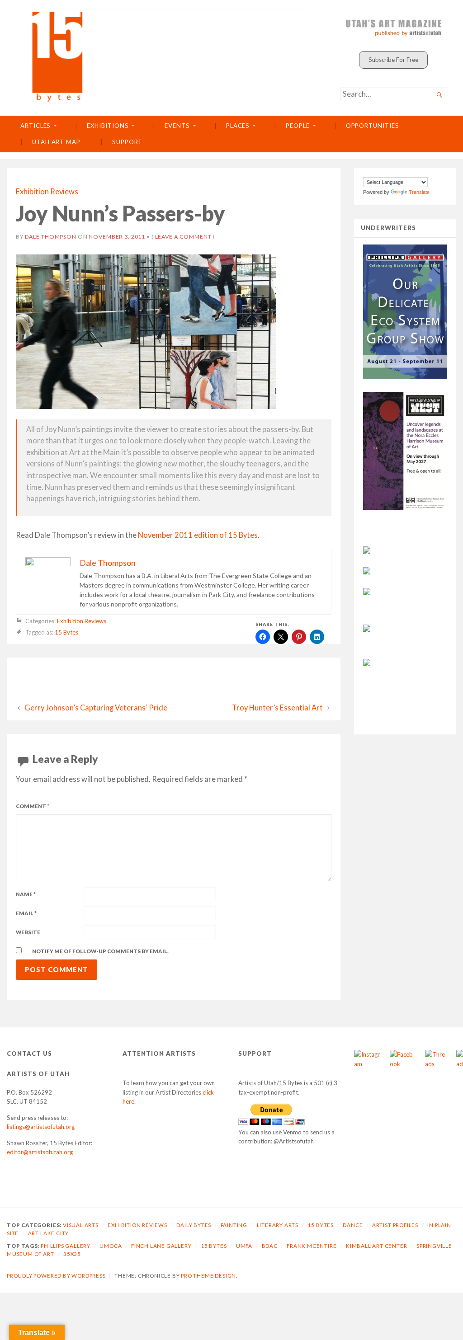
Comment (32, 806)
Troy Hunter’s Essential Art (277, 707)
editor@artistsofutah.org (40, 1152)
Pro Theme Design (208, 1276)
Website (28, 932)
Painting (234, 1225)
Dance (353, 1225)
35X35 (72, 1254)
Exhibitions (107, 125)
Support (127, 142)
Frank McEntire (311, 1246)
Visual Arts (81, 1225)
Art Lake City (48, 1233)
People (298, 125)
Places (238, 125)
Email (26, 913)
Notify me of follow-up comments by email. (100, 951)
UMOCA (110, 1246)
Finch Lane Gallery (161, 1246)
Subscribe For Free (393, 59)
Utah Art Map (56, 142)
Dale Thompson (50, 236)
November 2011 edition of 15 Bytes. (199, 535)
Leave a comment (183, 236)
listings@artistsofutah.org (41, 1126)
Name (26, 894)
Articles (35, 125)
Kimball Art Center (376, 1246)
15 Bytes (66, 632)
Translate (419, 192)
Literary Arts (278, 1225)
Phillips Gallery (65, 1246)
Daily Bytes (193, 1225)
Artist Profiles (395, 1225)
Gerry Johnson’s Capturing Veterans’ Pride (95, 707)
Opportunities (372, 125)
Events (177, 125)
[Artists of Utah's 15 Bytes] (162, 54)
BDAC (270, 1246)
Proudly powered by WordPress (56, 1276)
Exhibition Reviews (47, 191)
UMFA (244, 1246)
